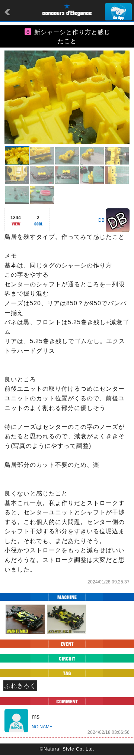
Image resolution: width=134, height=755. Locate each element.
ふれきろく (20, 686)
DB (101, 220)
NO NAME (42, 726)
